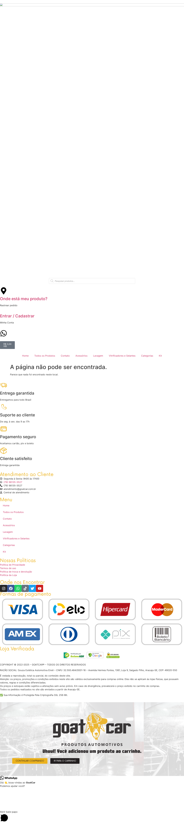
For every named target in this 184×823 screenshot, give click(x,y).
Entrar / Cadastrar (17, 316)
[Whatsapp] (18, 588)
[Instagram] (3, 588)
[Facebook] (10, 588)
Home (25, 355)
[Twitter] (32, 588)
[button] (92, 816)
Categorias (147, 355)
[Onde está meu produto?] (3, 290)
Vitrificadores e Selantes (122, 355)
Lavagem (98, 355)
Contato (65, 355)
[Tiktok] (25, 588)
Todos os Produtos (44, 355)
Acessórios (81, 355)
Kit (160, 355)
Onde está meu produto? (23, 298)
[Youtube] (39, 588)
